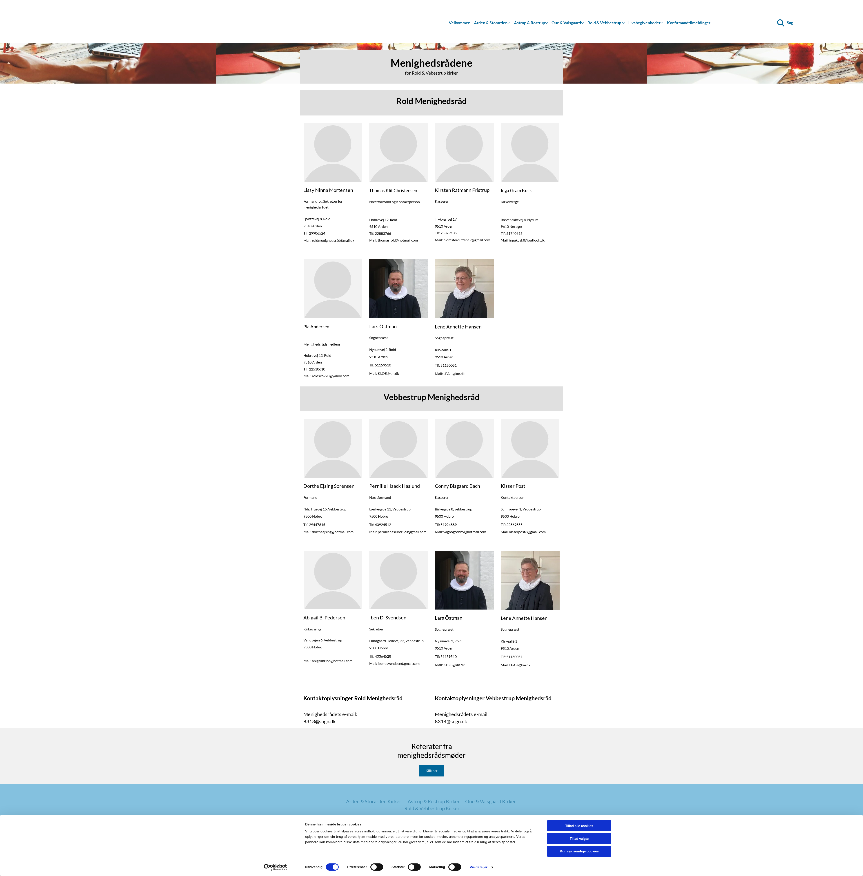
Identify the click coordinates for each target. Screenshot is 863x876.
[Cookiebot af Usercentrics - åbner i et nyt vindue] (275, 867)
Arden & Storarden (490, 22)
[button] (431, 770)
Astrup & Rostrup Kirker (434, 801)
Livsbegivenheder (644, 22)
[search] (780, 23)
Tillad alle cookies (579, 826)
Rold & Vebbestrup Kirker (432, 808)
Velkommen (459, 22)
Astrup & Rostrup (529, 22)
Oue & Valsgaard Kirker (490, 801)
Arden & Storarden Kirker (373, 801)
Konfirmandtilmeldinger (688, 22)
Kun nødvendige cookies (579, 851)
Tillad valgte (579, 839)
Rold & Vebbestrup (604, 22)
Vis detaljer (478, 867)
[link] (492, 23)
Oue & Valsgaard (566, 22)
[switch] (376, 867)
